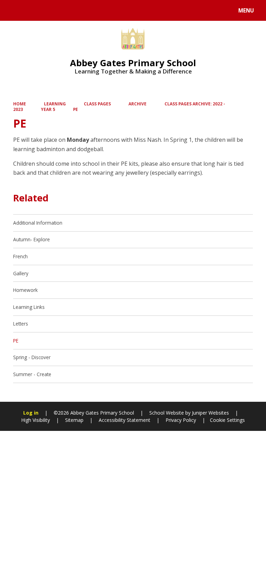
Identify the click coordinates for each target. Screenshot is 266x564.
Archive (137, 103)
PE (75, 109)
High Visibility (35, 420)
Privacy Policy (181, 420)
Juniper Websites (209, 412)
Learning (55, 103)
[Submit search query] (87, 9)
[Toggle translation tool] (31, 10)
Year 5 (48, 109)
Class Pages (97, 103)
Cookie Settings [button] (227, 420)
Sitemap (74, 420)
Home (19, 103)
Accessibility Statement (124, 420)
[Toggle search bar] (14, 10)
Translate (59, 11)
